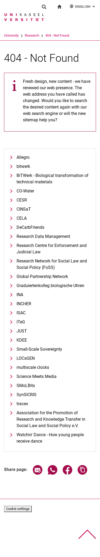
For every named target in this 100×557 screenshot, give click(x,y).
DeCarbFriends (30, 227)
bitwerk (23, 166)
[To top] (87, 534)
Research (32, 35)
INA (20, 294)
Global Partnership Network (42, 276)
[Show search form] (44, 6)
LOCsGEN (26, 358)
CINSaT (24, 209)
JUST (22, 331)
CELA (22, 218)
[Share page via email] (37, 473)
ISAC (21, 312)
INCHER (24, 303)
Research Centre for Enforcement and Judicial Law (52, 248)
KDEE (22, 340)
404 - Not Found (57, 35)
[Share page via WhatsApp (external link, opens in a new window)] (52, 473)
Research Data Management (43, 236)
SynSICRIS (27, 394)
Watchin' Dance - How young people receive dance (50, 438)
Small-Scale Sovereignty (39, 349)
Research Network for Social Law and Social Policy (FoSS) (52, 264)
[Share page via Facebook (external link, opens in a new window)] (67, 473)
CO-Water (25, 191)
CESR (22, 200)
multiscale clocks (33, 367)
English (85, 7)
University (11, 35)
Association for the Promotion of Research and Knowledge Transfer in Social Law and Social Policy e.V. (51, 419)
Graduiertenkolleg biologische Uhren (50, 285)
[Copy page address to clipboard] (82, 473)
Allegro (23, 157)
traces (22, 403)
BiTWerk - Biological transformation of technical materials (53, 178)
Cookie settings (18, 509)
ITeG (21, 321)
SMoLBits (26, 385)
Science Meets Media (37, 376)
